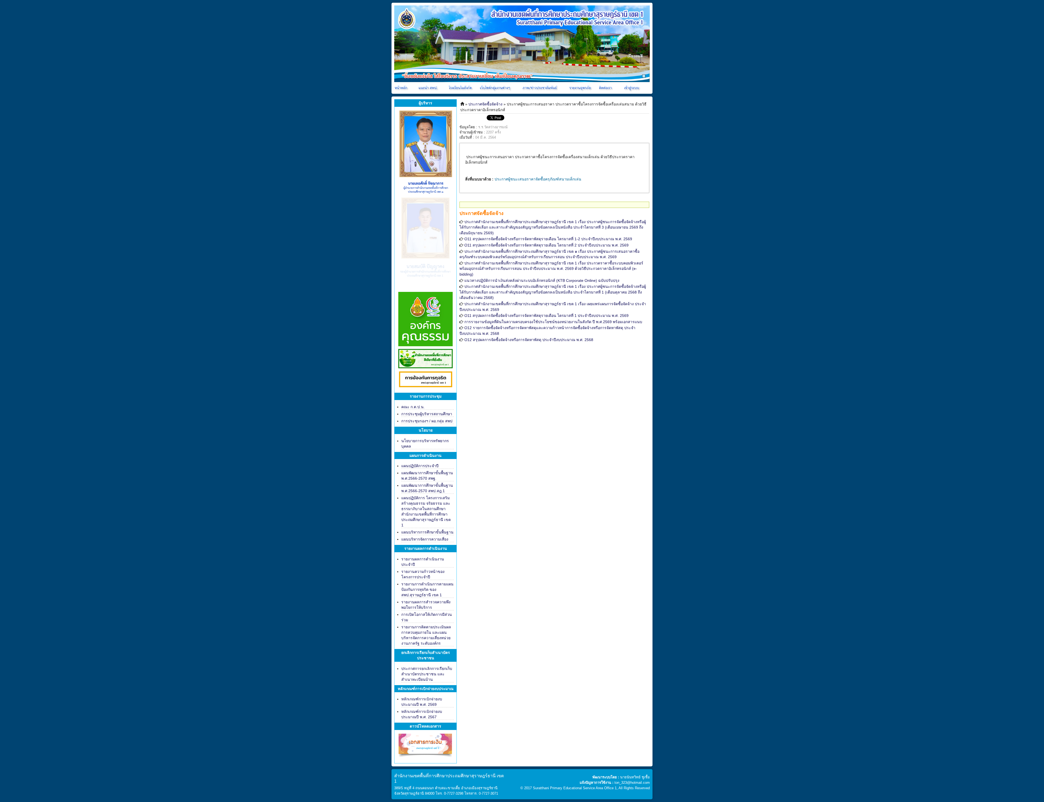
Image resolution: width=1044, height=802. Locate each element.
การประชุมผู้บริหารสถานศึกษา (426, 414)
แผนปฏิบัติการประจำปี (420, 466)
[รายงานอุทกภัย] (581, 87)
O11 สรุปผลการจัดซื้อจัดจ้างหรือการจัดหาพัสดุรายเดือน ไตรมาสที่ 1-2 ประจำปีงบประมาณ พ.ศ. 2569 (548, 239)
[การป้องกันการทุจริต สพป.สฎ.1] (425, 380)
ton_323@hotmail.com (632, 783)
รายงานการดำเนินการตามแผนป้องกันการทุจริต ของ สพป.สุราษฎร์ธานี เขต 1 (427, 589)
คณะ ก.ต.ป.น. (413, 407)
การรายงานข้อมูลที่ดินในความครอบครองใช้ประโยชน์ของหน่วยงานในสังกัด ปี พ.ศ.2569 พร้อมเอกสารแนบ (553, 322)
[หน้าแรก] (401, 87)
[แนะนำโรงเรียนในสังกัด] (461, 87)
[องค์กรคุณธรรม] (425, 318)
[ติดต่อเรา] (606, 87)
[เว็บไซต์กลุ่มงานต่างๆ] (496, 87)
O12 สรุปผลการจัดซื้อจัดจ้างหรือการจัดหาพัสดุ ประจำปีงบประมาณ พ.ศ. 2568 (528, 340)
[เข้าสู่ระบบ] (631, 87)
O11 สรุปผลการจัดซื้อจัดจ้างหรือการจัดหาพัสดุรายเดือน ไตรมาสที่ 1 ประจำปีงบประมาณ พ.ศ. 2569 (546, 315)
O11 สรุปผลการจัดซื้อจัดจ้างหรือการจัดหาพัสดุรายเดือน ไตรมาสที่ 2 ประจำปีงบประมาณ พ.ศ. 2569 (546, 245)
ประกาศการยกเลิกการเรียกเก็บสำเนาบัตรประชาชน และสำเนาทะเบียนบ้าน (426, 674)
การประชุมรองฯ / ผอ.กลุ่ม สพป (426, 421)
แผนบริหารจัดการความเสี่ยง (424, 539)
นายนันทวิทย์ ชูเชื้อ (635, 777)
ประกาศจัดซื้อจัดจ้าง (485, 104)
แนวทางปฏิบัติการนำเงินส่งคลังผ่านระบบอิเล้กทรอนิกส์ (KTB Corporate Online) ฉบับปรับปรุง (541, 280)
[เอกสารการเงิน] (425, 747)
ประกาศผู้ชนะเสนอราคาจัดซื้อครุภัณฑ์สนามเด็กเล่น (538, 179)
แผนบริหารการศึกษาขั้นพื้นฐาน (427, 532)
